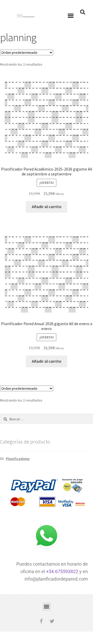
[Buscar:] (46, 419)
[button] (71, 15)
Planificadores (18, 458)
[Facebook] (41, 621)
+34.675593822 (62, 571)
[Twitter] (52, 621)
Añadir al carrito (46, 206)
